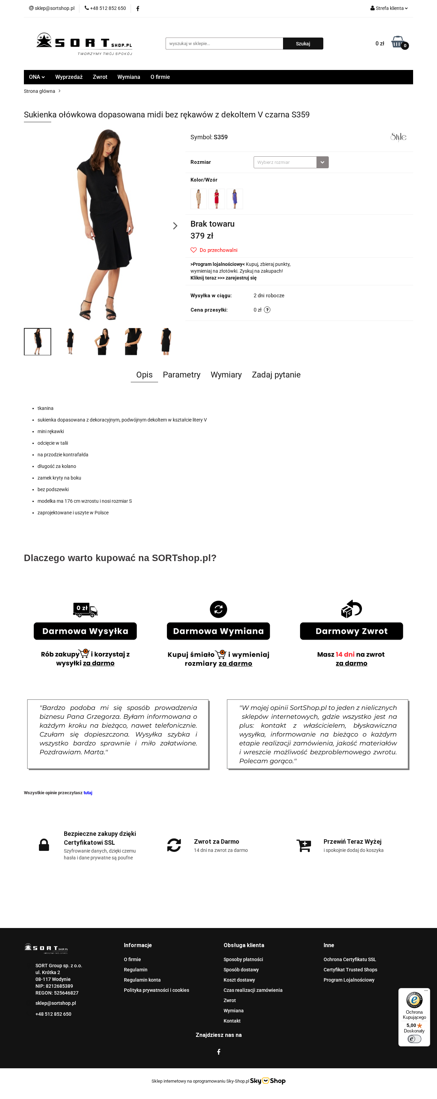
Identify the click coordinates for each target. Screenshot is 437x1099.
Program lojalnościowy (217, 264)
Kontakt (232, 1021)
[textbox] (285, 162)
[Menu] (426, 992)
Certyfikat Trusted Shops (350, 969)
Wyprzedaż (69, 77)
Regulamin (135, 969)
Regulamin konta (142, 980)
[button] (138, 946)
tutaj (88, 792)
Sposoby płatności (243, 959)
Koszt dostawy (239, 980)
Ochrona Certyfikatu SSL (350, 959)
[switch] (414, 1039)
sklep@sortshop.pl (56, 1003)
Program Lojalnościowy (349, 980)
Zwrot (100, 77)
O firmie (160, 77)
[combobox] (291, 162)
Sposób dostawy (241, 969)
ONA (35, 77)
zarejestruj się (241, 278)
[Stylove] (398, 136)
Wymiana (128, 77)
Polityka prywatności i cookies (156, 990)
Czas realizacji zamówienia (253, 990)
